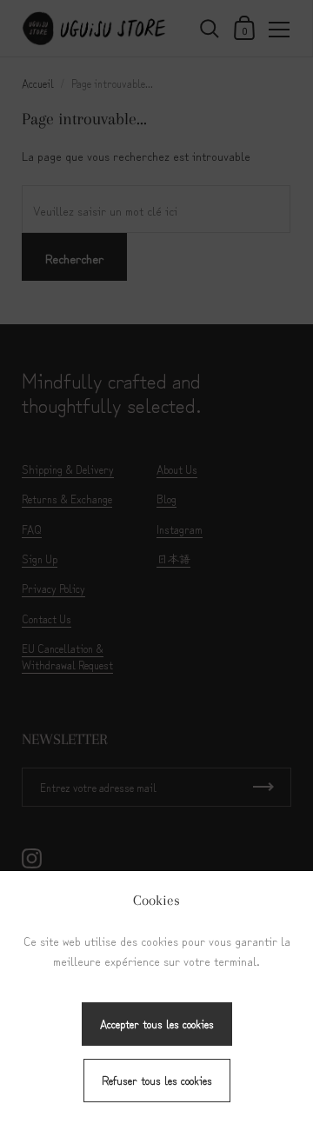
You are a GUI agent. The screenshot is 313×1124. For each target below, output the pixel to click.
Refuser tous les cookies (157, 1080)
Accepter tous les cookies (157, 1023)
